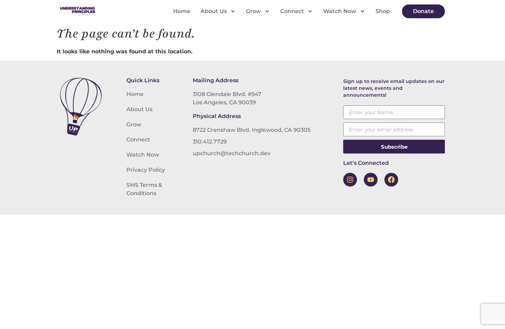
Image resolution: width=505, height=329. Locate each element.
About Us (214, 11)
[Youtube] (371, 180)
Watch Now (339, 11)
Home (181, 11)
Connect (292, 11)
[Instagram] (350, 180)
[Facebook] (391, 180)
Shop (382, 11)
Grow (253, 11)
